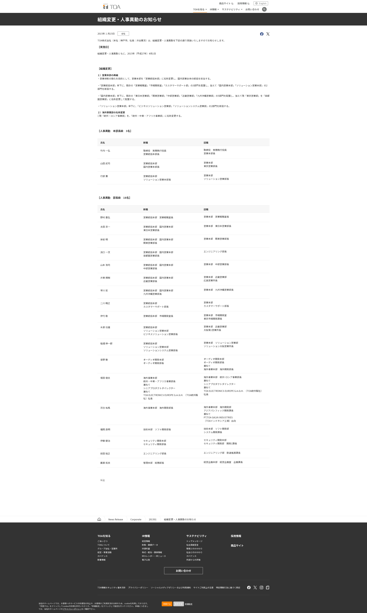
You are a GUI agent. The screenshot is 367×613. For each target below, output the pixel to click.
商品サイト (225, 3)
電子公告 (146, 559)
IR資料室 (146, 548)
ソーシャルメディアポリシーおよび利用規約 (171, 587)
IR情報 (213, 9)
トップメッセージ (194, 541)
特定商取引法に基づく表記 (228, 587)
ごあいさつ (102, 541)
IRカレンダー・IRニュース (154, 556)
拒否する (178, 604)
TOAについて (103, 544)
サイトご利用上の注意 (203, 587)
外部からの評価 (193, 559)
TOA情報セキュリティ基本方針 (111, 587)
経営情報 (146, 541)
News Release (115, 519)
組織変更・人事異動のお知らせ (180, 519)
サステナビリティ (231, 9)
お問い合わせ (252, 9)
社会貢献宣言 (192, 544)
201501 (153, 519)
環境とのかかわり (194, 548)
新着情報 (101, 559)
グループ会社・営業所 (107, 548)
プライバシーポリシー (72, 609)
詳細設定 (188, 604)
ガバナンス (102, 556)
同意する (167, 604)
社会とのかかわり (194, 552)
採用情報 (242, 3)
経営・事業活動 (104, 552)
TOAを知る (199, 9)
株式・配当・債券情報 (152, 552)
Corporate (135, 519)
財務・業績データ (150, 544)
